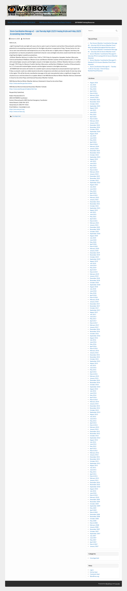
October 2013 (94, 410)
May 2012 (93, 446)
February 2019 (94, 274)
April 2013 (93, 423)
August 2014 (94, 389)
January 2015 (94, 378)
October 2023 (94, 155)
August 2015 (94, 363)
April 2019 (93, 270)
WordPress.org (94, 576)
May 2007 (93, 540)
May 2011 (93, 472)
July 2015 (93, 365)
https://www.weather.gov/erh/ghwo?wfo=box (23, 89)
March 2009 (94, 512)
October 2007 (94, 531)
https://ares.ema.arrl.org (16, 109)
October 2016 (94, 333)
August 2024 (94, 133)
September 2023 (95, 157)
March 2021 (94, 221)
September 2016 (95, 336)
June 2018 (93, 291)
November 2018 (95, 280)
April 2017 (93, 321)
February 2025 (94, 121)
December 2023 (95, 150)
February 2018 (94, 299)
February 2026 (94, 95)
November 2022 (95, 178)
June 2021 (93, 214)
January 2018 (94, 301)
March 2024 (94, 144)
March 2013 (94, 425)
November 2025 (95, 102)
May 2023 (93, 165)
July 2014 (93, 391)
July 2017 (93, 314)
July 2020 (93, 238)
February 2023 (94, 172)
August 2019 (94, 261)
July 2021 (93, 212)
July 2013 (93, 416)
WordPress (109, 583)
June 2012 (93, 444)
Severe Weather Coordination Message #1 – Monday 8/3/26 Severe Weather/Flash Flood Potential (102, 62)
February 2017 (94, 325)
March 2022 (94, 195)
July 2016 (93, 340)
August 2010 (94, 489)
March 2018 (94, 297)
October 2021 (94, 206)
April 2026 (93, 91)
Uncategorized (16, 116)
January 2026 (94, 97)
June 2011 (93, 470)
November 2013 (95, 408)
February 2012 (94, 453)
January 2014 (94, 404)
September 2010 (95, 487)
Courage (117, 583)
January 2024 (94, 148)
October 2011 (94, 461)
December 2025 (95, 99)
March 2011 (94, 476)
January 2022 (94, 199)
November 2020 (95, 229)
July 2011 (93, 467)
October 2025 (94, 104)
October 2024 (94, 129)
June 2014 (93, 393)
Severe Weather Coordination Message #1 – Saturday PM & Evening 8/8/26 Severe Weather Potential (103, 56)
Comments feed (94, 574)
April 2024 (93, 142)
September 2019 (95, 259)
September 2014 (95, 387)
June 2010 (93, 493)
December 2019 (95, 253)
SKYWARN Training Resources (84, 22)
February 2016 (94, 350)
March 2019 (94, 272)
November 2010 (95, 484)
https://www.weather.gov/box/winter (20, 83)
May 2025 (93, 114)
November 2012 (95, 433)
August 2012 (94, 440)
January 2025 (94, 123)
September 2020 (95, 233)
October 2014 (94, 384)
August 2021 (94, 210)
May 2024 (93, 140)
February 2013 (94, 427)
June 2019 (93, 265)
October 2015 (94, 359)
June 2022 (93, 189)
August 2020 (94, 236)
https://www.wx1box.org (17, 111)
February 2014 (94, 401)
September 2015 (95, 361)
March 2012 (94, 450)
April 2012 (93, 448)
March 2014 (94, 399)
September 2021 (95, 208)
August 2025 (94, 108)
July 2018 (93, 289)
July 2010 (93, 491)
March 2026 (94, 93)
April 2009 (93, 510)
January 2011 (94, 480)
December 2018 (95, 278)
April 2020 (93, 244)
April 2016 (93, 346)
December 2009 (95, 499)
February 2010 (94, 497)
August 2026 (94, 82)
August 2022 (94, 184)
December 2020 (95, 227)
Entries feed (93, 572)
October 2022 (94, 180)
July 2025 (93, 110)
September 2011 (95, 463)
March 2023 (94, 170)
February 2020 (94, 248)
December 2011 (95, 457)
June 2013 (93, 419)
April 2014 (93, 397)
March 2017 (94, 323)
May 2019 (93, 267)
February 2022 (94, 197)
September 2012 (95, 438)
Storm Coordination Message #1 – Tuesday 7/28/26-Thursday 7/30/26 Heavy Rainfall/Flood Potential (102, 69)
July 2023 (93, 161)
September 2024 (95, 131)
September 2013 (95, 412)
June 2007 (93, 538)
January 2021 (94, 225)
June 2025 (93, 112)
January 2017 (94, 327)
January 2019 (94, 276)
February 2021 (94, 223)
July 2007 (93, 536)
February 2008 (94, 525)
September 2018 (95, 285)
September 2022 (95, 182)
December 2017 (95, 304)
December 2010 (95, 482)
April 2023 (93, 168)
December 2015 (95, 355)
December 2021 (95, 202)
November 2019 (95, 255)
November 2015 (95, 357)
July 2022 (93, 187)
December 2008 (95, 514)
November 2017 (95, 306)
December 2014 (95, 380)
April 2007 (93, 542)
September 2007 (95, 533)
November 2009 (95, 501)
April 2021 (93, 219)
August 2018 (94, 287)
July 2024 (93, 136)
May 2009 (93, 508)
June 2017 (93, 316)
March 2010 (94, 495)
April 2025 (93, 116)
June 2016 (93, 342)
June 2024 (93, 138)
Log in (92, 570)
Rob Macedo (26, 38)
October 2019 (94, 257)
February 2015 (94, 376)
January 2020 (94, 250)
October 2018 (94, 282)
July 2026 (93, 85)
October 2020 (94, 231)
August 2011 (94, 465)
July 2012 (93, 442)
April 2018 (93, 295)
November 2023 (95, 153)
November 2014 (95, 382)
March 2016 (94, 348)
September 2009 (95, 506)
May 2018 (93, 293)
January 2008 (94, 527)
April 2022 (93, 193)
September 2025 (95, 106)
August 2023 (94, 159)
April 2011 (93, 474)
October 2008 (94, 518)
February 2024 (94, 146)
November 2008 (95, 516)
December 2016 (95, 329)
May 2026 (93, 89)
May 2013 (93, 421)
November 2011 (95, 459)
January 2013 (94, 429)
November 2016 (95, 331)
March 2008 (94, 523)
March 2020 (94, 246)
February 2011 (94, 478)
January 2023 (94, 174)
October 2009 (94, 504)
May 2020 (93, 242)
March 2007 (94, 544)
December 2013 (95, 406)
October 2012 (94, 435)
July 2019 (93, 263)
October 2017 (94, 308)
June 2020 (93, 240)
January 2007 (94, 546)
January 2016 (94, 353)
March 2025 (94, 119)
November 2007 (95, 529)
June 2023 (93, 163)
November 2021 (95, 204)
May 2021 (93, 216)
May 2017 (93, 318)
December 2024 (95, 125)
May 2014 (93, 395)
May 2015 (93, 370)
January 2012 (94, 455)
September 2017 (95, 310)
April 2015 (93, 372)
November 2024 (95, 127)
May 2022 (93, 191)
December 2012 (95, 431)
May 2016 (93, 344)
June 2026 (93, 87)
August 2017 (94, 312)
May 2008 (93, 521)
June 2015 (93, 367)
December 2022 (95, 176)
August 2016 (94, 338)
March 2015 (94, 374)
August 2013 (94, 414)
